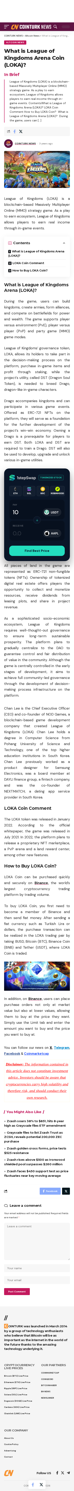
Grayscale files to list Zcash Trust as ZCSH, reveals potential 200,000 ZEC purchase (33, 1137)
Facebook (12, 1054)
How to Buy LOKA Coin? (30, 270)
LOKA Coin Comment (29, 263)
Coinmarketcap (36, 1054)
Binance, (42, 883)
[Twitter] (62, 1473)
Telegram (61, 1048)
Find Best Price (37, 551)
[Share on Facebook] (14, 131)
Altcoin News (15, 42)
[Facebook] (57, 1473)
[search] (55, 27)
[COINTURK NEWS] (31, 27)
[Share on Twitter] (21, 131)
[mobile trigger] (7, 27)
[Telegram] (68, 1473)
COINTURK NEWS (25, 143)
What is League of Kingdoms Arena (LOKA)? (36, 254)
